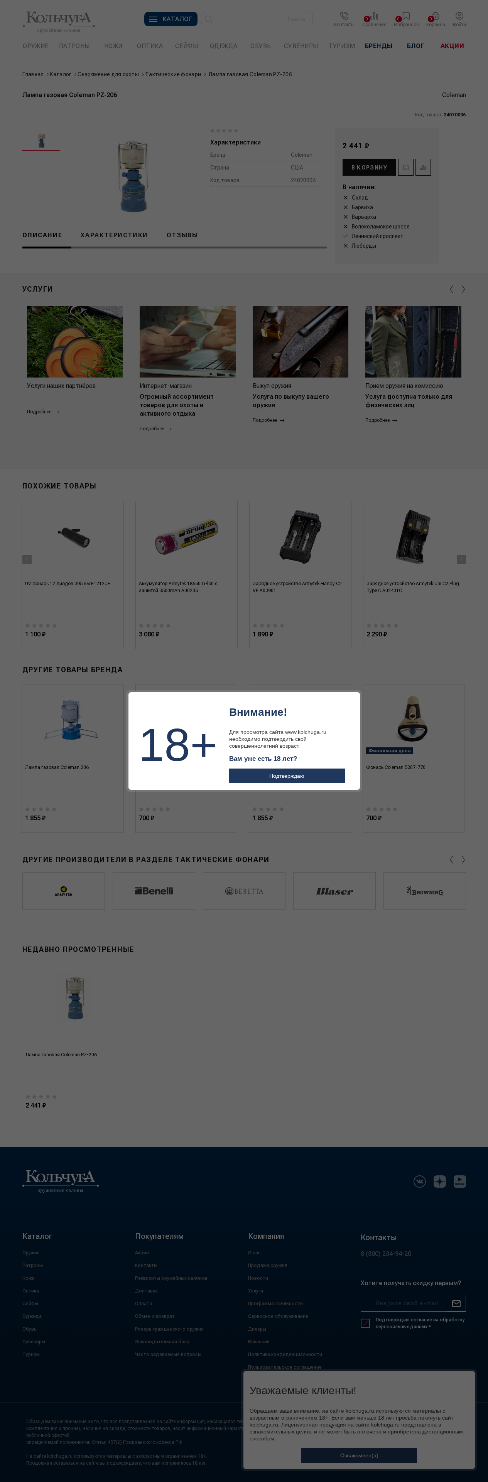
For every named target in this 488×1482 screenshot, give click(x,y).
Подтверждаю (286, 776)
